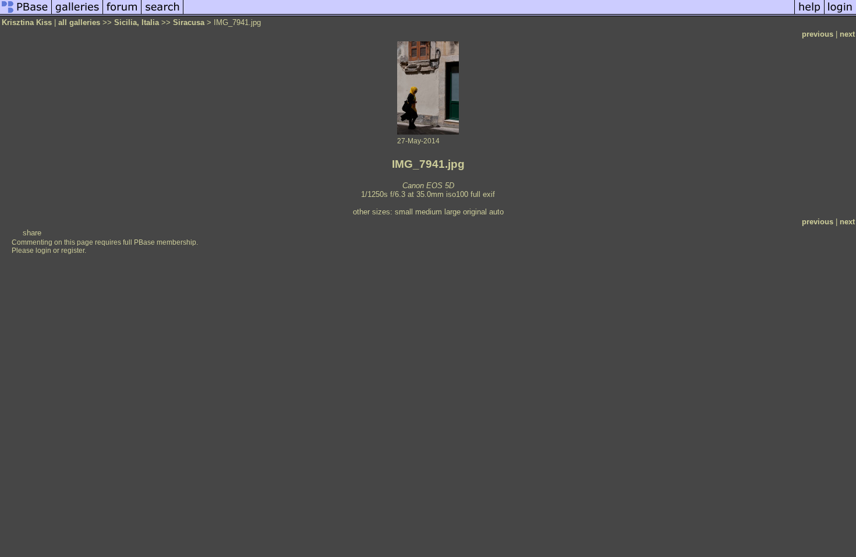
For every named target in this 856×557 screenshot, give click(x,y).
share (32, 232)
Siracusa (188, 22)
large (452, 211)
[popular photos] (488, 13)
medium (428, 211)
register (72, 250)
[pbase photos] (26, 13)
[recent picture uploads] (77, 13)
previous (817, 34)
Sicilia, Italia (136, 22)
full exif (483, 194)
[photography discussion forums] (122, 13)
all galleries (79, 22)
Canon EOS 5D (428, 185)
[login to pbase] (840, 13)
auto (496, 211)
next (847, 34)
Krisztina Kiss (27, 22)
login (43, 250)
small (404, 211)
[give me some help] (809, 13)
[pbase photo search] (162, 13)
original (475, 211)
